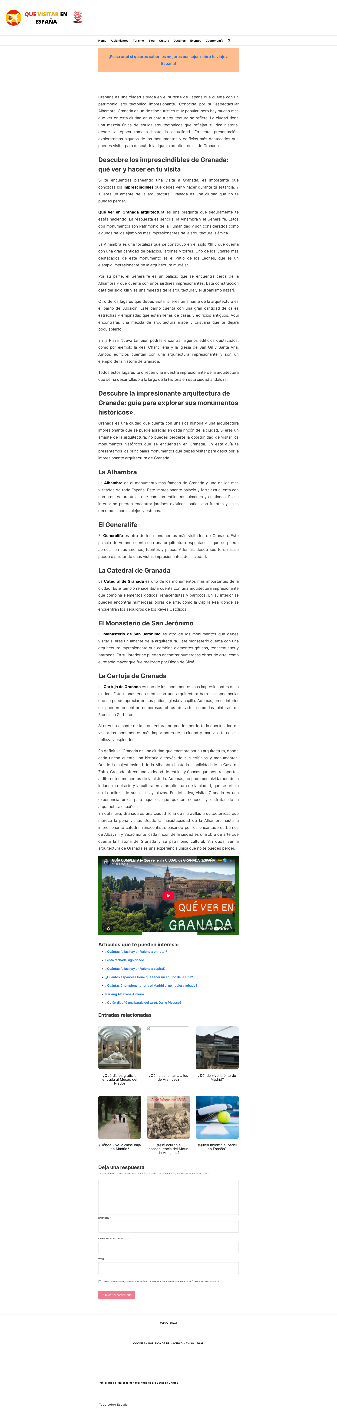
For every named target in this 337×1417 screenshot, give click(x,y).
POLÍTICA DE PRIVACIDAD (165, 1343)
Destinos (180, 40)
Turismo (138, 40)
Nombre (105, 1217)
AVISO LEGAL (169, 1323)
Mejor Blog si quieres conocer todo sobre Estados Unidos (139, 1382)
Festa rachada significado (124, 960)
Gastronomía (214, 40)
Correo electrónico (114, 1238)
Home (102, 40)
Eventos (195, 40)
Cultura (164, 40)
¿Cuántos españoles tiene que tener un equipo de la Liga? (149, 977)
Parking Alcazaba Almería (124, 994)
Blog (151, 40)
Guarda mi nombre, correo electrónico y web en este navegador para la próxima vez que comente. (161, 1281)
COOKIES (139, 1343)
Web (101, 1259)
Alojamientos (119, 40)
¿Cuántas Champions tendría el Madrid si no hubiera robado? (151, 985)
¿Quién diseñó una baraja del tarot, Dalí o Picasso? (143, 1002)
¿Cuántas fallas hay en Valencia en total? (136, 951)
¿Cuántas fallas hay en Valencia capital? (135, 968)
